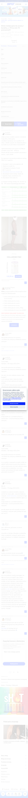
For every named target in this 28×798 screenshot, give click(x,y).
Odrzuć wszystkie (14, 407)
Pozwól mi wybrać (7, 400)
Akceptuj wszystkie (14, 403)
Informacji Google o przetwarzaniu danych (12, 399)
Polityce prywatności (16, 397)
